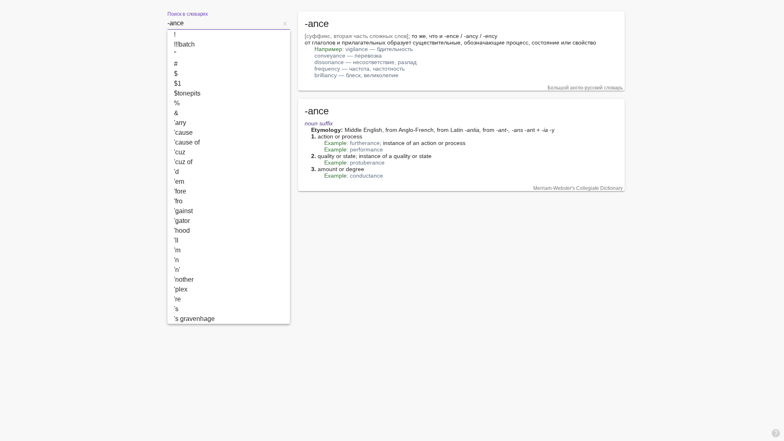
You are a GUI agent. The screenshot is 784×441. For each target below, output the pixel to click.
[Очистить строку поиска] (285, 23)
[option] (228, 35)
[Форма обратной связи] (776, 433)
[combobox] (223, 23)
